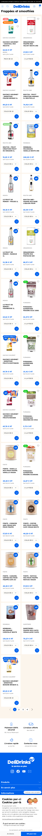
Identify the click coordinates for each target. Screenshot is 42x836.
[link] (22, 6)
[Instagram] (12, 772)
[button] (21, 783)
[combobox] (31, 111)
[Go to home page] (21, 762)
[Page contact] (29, 772)
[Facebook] (18, 772)
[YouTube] (24, 772)
